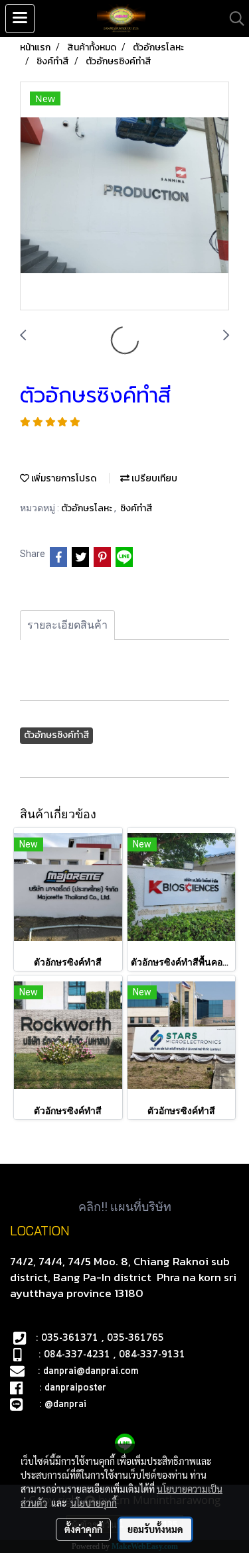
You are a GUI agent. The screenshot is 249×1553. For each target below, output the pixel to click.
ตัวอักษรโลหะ (87, 508)
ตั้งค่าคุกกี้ (83, 1529)
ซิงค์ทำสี (136, 508)
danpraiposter (75, 1388)
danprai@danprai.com (90, 1371)
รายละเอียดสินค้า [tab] (67, 625)
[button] (232, 18)
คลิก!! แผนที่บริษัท (124, 1206)
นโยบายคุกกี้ (93, 1503)
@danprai (65, 1404)
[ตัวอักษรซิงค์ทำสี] (124, 196)
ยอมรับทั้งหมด (155, 1529)
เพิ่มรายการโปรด (62, 478)
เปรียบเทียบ (153, 478)
